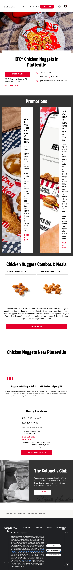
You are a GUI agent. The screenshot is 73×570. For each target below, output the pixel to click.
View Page (26, 440)
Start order (46, 7)
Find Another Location (36, 453)
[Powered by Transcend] (14, 567)
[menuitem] (18, 7)
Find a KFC (65, 532)
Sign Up (43, 492)
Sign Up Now (64, 245)
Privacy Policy (7, 562)
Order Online (17, 74)
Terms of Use (26, 560)
